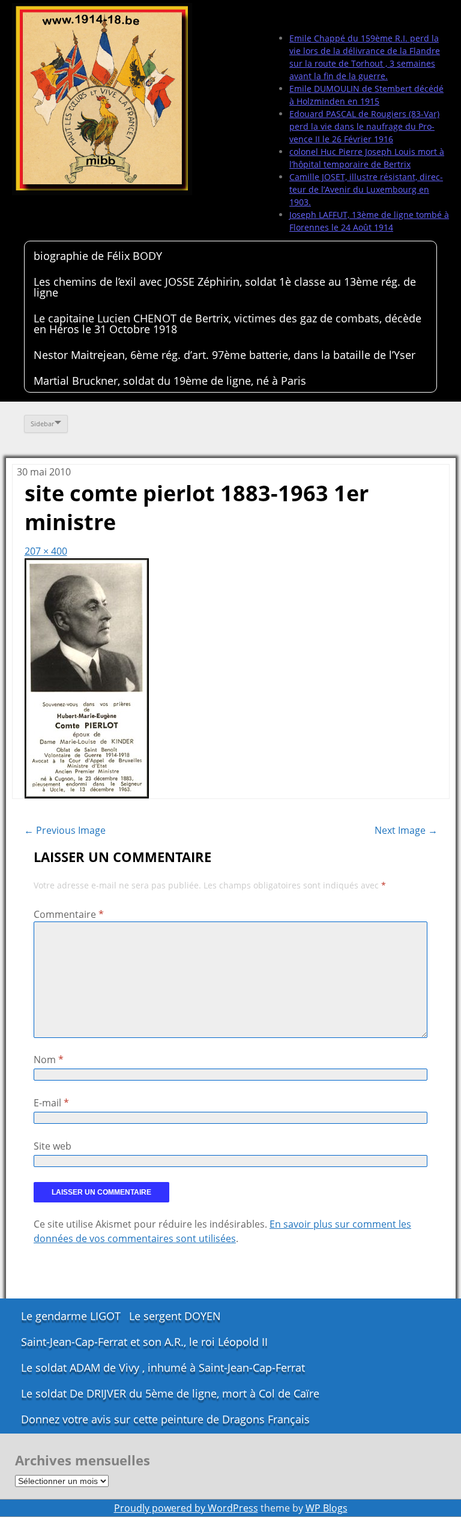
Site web (52, 1146)
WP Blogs (327, 1508)
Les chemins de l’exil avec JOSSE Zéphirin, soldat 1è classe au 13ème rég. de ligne (225, 287)
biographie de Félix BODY (98, 256)
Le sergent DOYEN (175, 1316)
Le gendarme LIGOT (71, 1316)
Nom (49, 1059)
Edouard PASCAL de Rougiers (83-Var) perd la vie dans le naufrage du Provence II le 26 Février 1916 (364, 126)
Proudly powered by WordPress (186, 1508)
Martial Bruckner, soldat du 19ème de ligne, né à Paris (170, 380)
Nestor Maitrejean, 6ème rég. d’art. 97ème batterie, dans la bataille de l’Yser (224, 355)
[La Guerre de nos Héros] (102, 99)
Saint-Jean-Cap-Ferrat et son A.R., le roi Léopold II (144, 1342)
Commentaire (69, 914)
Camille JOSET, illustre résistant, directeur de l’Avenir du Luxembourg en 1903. (366, 189)
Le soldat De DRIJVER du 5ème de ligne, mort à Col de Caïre (170, 1393)
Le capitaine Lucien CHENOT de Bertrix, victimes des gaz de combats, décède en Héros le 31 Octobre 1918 (227, 323)
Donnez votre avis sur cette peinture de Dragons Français (165, 1419)
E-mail (51, 1102)
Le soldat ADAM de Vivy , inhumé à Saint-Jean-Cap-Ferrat (163, 1367)
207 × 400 (46, 551)
